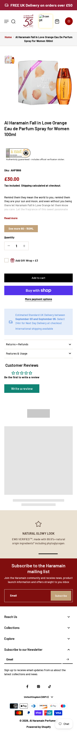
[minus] (8, 245)
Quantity (9, 237)
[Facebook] (27, 686)
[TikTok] (49, 686)
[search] (13, 21)
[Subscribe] (67, 659)
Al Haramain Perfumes (43, 720)
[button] (38, 278)
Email (13, 595)
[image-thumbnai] (9, 60)
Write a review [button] (22, 388)
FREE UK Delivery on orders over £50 (41, 5)
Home (8, 37)
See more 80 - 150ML (21, 228)
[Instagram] (38, 686)
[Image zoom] (44, 83)
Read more (11, 218)
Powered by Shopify (39, 727)
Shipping (26, 185)
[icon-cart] (57, 21)
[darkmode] (69, 21)
